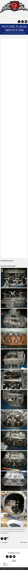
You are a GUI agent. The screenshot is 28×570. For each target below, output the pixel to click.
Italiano (6, 565)
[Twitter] (22, 21)
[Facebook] (19, 21)
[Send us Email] (25, 21)
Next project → (23, 542)
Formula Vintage (7, 33)
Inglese (6, 563)
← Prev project (3, 542)
